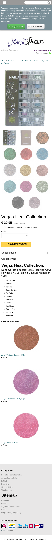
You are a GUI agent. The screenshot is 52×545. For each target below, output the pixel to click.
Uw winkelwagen (42, 50)
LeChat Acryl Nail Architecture (27, 60)
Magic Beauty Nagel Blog (11, 513)
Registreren (13, 50)
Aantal (3, 231)
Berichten (5, 500)
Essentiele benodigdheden (11, 475)
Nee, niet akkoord (35, 26)
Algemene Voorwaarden (10, 507)
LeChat (10, 60)
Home (3, 60)
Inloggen (4, 50)
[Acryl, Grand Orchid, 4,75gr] (26, 381)
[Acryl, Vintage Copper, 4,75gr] (26, 338)
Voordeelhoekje (7, 490)
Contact (4, 503)
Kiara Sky (5, 484)
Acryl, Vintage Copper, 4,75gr (13, 355)
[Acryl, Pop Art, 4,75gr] (26, 425)
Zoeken (48, 3)
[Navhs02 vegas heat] (26, 98)
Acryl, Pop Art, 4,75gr (10, 442)
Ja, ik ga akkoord (16, 26)
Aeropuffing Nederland (9, 478)
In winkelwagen (17, 244)
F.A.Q (3, 510)
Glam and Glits (7, 487)
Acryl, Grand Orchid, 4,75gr (13, 399)
